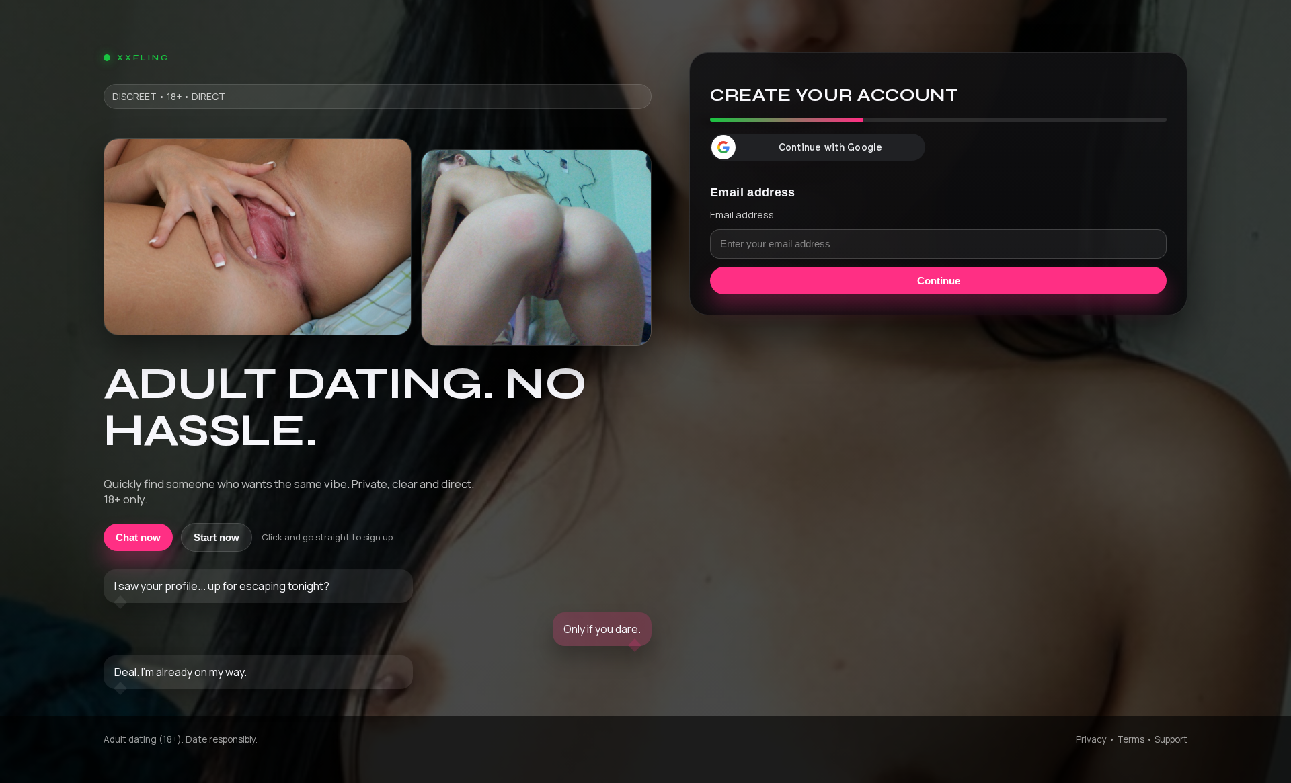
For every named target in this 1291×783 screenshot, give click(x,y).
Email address (742, 214)
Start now (216, 537)
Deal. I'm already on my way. (180, 672)
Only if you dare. (602, 629)
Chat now (138, 537)
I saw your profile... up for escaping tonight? (221, 586)
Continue (938, 280)
